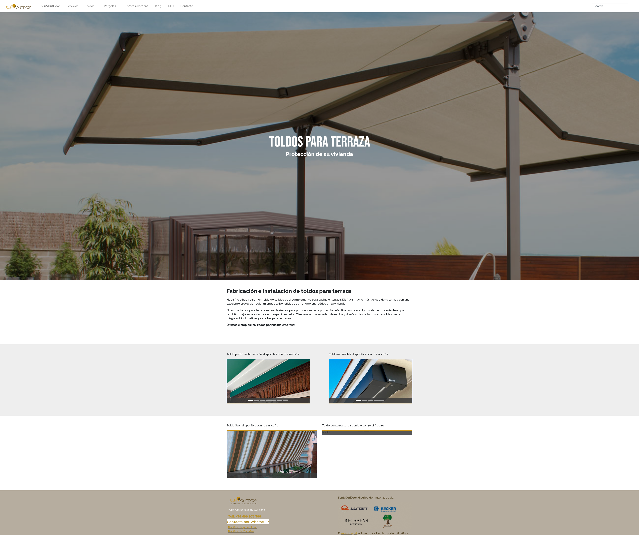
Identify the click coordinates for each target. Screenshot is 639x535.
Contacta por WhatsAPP (248, 522)
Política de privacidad (242, 527)
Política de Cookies (241, 531)
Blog (158, 6)
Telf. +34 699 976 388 (244, 516)
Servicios (73, 6)
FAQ (171, 6)
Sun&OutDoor (50, 6)
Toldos (90, 6)
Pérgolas (110, 6)
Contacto (186, 6)
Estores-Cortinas (136, 6)
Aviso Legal (349, 533)
